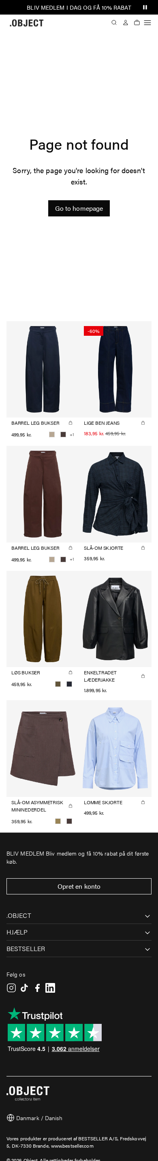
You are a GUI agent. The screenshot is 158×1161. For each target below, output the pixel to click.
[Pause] (145, 7)
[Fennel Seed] (58, 821)
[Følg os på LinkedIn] (50, 988)
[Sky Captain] (69, 684)
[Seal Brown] (63, 434)
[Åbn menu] (147, 23)
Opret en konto (79, 886)
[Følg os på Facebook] (37, 988)
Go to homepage (79, 208)
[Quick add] (70, 422)
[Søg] (114, 23)
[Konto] (125, 23)
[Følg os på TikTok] (24, 988)
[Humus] (52, 434)
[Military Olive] (58, 684)
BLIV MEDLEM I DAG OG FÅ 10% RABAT (79, 7)
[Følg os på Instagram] (11, 988)
